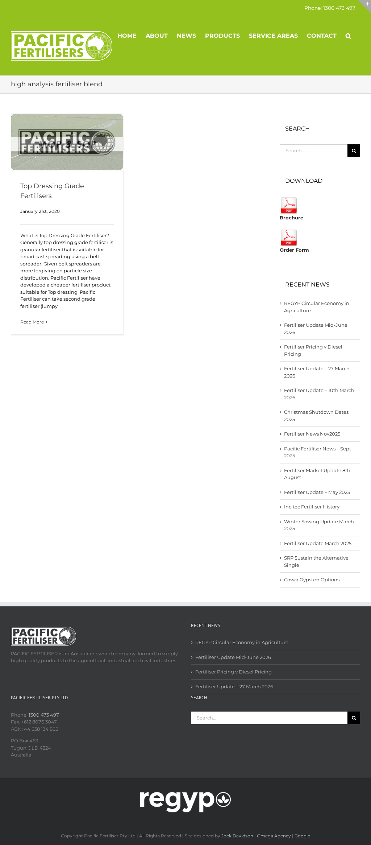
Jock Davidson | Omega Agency (256, 835)
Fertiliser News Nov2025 (312, 434)
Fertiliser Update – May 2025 (317, 492)
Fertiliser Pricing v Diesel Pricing (233, 672)
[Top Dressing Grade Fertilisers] (67, 142)
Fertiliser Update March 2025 (317, 543)
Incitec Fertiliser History (311, 507)
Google (302, 835)
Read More (32, 322)
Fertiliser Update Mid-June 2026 (233, 657)
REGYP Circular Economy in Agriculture (241, 642)
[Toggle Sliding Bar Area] (364, 6)
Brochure (291, 217)
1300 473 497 (44, 715)
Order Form (294, 250)
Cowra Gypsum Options (311, 579)
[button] (348, 35)
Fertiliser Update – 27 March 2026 (234, 686)
